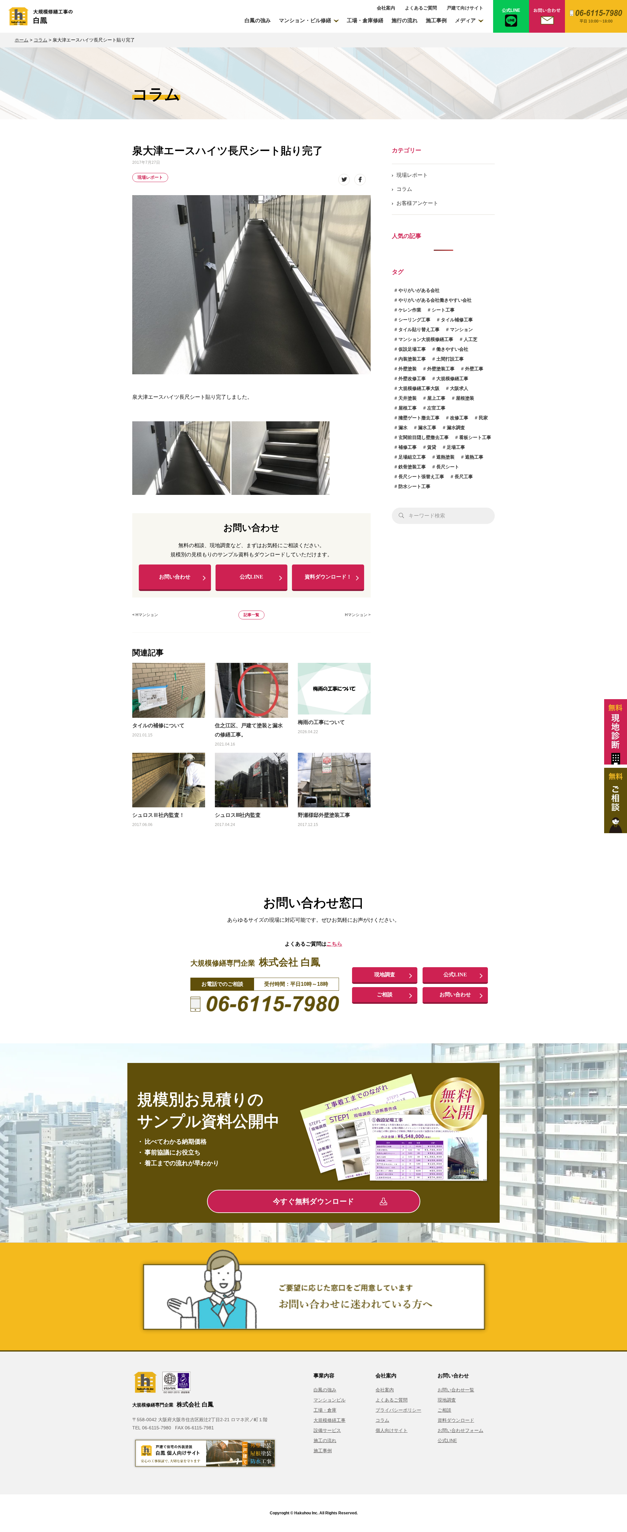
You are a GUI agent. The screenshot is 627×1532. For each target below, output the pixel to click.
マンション (461, 329)
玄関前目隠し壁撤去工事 (423, 437)
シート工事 (443, 309)
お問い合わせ (174, 577)
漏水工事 (427, 427)
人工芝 (470, 339)
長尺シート (447, 466)
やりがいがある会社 (419, 290)
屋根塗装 (465, 398)
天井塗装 (407, 398)
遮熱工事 (474, 457)
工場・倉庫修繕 (365, 20)
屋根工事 (407, 408)
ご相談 (385, 994)
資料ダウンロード (456, 1420)
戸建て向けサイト (465, 7)
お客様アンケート (417, 203)
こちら (334, 944)
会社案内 (386, 7)
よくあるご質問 (421, 7)
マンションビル (330, 1400)
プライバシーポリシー (398, 1410)
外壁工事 (474, 368)
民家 (483, 417)
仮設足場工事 (412, 349)
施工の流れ (325, 1440)
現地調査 (384, 974)
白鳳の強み (258, 20)
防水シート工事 (414, 486)
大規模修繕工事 (452, 378)
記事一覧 (251, 615)
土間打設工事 (450, 359)
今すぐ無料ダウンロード (313, 1201)
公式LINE (251, 577)
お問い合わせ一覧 (456, 1389)
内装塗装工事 (412, 359)
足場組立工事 (412, 457)
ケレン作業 (409, 309)
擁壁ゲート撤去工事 (419, 417)
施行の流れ (405, 20)
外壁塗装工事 (441, 368)
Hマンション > (358, 615)
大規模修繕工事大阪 (419, 388)
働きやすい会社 (452, 349)
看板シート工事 (475, 437)
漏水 (403, 427)
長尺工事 (464, 476)
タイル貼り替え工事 (419, 329)
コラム (40, 39)
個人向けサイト (392, 1430)
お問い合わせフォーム (460, 1430)
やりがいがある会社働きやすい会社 (435, 300)
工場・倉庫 (325, 1410)
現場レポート (150, 177)
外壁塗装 (407, 368)
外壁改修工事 (412, 378)
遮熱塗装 (445, 457)
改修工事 (459, 417)
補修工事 (407, 447)
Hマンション (147, 615)
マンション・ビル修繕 (305, 20)
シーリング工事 (414, 319)
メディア (465, 20)
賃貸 (431, 447)
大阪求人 (459, 388)
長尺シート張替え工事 (421, 476)
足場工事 (456, 447)
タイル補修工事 (457, 319)
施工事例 (436, 20)
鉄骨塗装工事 (412, 466)
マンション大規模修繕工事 (425, 339)
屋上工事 (436, 398)
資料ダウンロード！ (328, 577)
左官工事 (436, 408)
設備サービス (327, 1430)
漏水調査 (456, 427)
